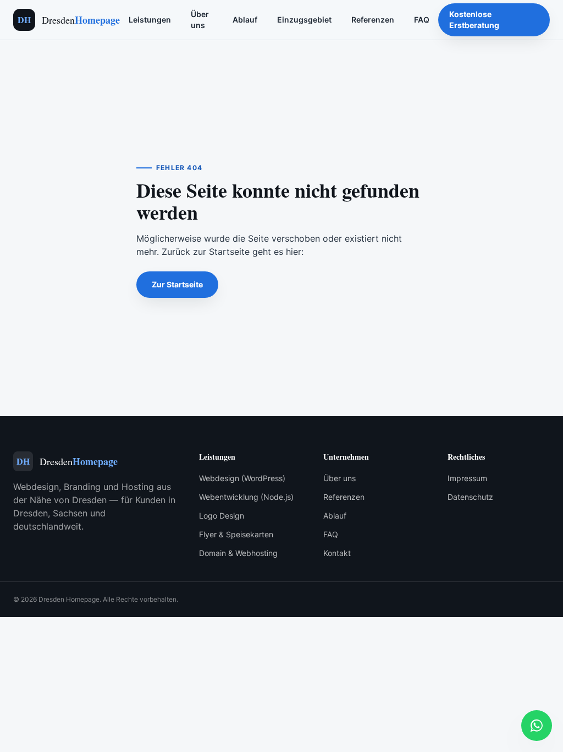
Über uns (200, 19)
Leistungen (150, 19)
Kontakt (337, 553)
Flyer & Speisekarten (236, 534)
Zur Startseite (177, 284)
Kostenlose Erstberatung (474, 19)
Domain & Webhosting (238, 553)
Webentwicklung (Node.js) (246, 497)
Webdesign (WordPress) (242, 478)
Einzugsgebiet (304, 19)
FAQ (421, 19)
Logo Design (221, 515)
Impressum (467, 478)
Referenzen (372, 19)
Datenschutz (470, 497)
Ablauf (245, 19)
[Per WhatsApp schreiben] (536, 725)
